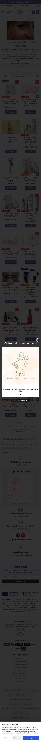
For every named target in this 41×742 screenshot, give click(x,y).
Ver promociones (20, 400)
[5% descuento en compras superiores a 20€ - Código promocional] (20, 365)
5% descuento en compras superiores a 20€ (20, 390)
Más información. (32, 733)
